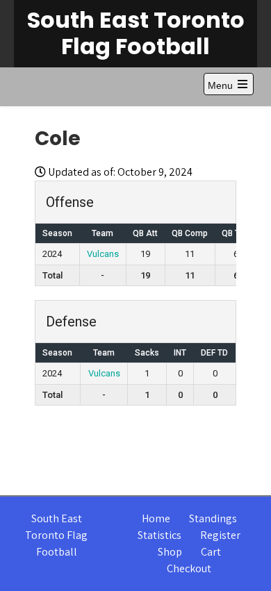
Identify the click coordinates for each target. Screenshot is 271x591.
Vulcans (103, 254)
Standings (213, 518)
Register (220, 535)
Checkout (189, 568)
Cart (211, 551)
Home (156, 518)
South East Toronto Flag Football (136, 33)
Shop (170, 551)
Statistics (159, 535)
